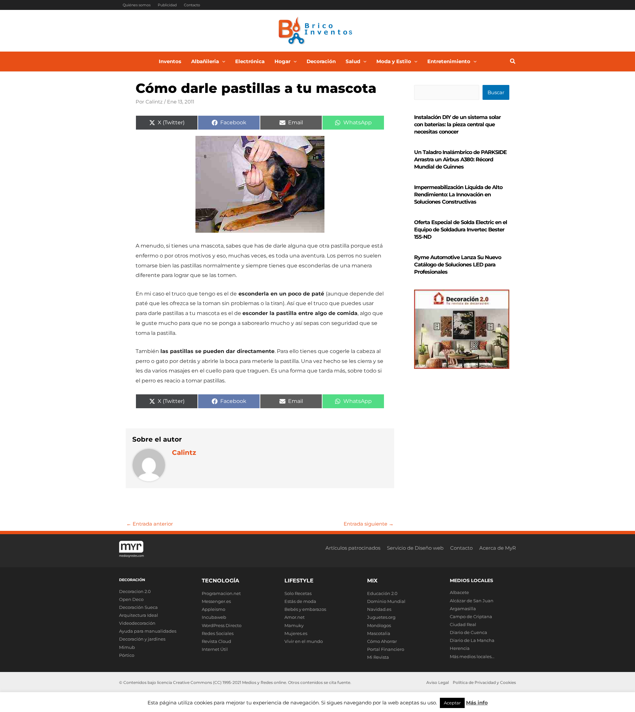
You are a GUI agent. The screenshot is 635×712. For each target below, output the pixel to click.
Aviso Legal (437, 682)
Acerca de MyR (497, 548)
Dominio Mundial (386, 601)
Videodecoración (137, 623)
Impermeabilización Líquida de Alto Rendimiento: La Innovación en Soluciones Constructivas (458, 194)
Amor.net (294, 617)
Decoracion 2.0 (135, 591)
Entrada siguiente (369, 524)
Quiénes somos (136, 5)
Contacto (192, 5)
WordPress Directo (221, 625)
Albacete (459, 592)
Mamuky (294, 625)
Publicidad (167, 5)
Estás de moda (300, 601)
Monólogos (379, 625)
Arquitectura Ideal (138, 615)
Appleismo (213, 609)
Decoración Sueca (138, 607)
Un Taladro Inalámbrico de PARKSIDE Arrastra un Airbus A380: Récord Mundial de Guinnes (460, 159)
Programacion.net (221, 593)
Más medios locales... (472, 656)
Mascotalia (378, 633)
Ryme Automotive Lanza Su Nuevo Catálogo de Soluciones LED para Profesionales (457, 264)
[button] (222, 61)
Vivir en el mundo (303, 641)
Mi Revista (378, 657)
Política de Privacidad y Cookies (484, 682)
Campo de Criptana (471, 616)
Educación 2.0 (382, 593)
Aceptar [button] (452, 702)
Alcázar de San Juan (471, 600)
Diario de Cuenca (468, 632)
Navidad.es (379, 609)
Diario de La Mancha (472, 640)
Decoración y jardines (142, 639)
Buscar (495, 92)
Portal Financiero (385, 649)
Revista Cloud (216, 641)
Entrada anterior (149, 524)
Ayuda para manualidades (147, 631)
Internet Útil (215, 649)
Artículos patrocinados (352, 548)
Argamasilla (463, 608)
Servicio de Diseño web (415, 548)
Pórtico (126, 655)
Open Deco (131, 599)
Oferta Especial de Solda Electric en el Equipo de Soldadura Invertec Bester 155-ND (460, 229)
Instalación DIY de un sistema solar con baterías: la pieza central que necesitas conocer (457, 124)
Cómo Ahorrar (382, 641)
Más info (477, 702)
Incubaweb (214, 617)
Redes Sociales (217, 633)
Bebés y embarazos (305, 609)
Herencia (460, 648)
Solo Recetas (298, 593)
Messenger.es (216, 601)
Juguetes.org (381, 617)
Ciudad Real (463, 624)
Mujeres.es (295, 633)
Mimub (127, 647)
